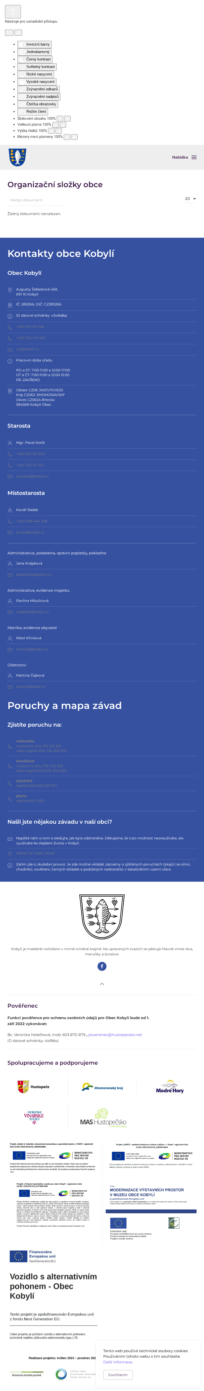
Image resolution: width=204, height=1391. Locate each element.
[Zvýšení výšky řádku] (58, 131)
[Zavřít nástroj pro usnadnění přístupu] (18, 32)
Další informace (117, 1362)
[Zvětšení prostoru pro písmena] (74, 137)
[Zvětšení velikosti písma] (63, 125)
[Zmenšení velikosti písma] (55, 125)
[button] (184, 157)
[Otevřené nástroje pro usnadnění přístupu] (13, 11)
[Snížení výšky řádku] (51, 131)
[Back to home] (17, 157)
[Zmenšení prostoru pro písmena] (67, 137)
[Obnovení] (9, 33)
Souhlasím (118, 1375)
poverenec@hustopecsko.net (115, 1034)
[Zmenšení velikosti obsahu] (60, 118)
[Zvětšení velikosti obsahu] (67, 118)
